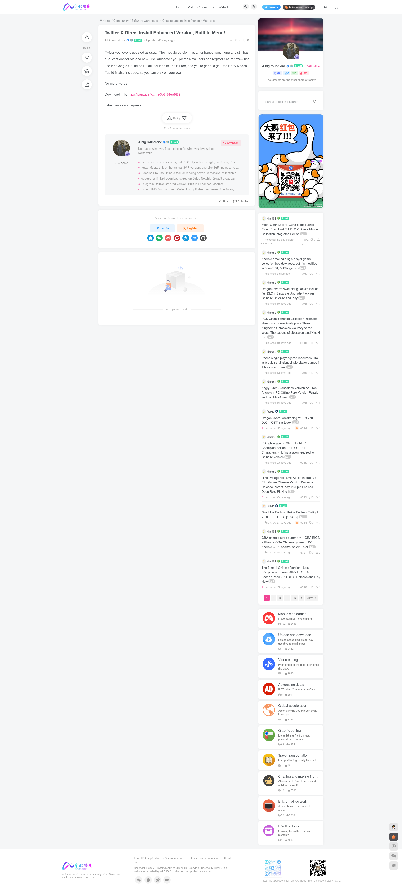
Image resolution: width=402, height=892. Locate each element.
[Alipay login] (185, 238)
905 (279, 73)
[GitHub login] (203, 238)
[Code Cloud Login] (177, 238)
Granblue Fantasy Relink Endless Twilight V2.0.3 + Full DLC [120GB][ (290, 514)
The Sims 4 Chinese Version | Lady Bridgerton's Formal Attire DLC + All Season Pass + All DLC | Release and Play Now (291, 574)
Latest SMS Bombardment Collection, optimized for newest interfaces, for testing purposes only (190, 189)
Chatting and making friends (181, 20)
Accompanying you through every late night (297, 712)
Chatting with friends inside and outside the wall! (297, 783)
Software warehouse (145, 20)
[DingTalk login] (194, 238)
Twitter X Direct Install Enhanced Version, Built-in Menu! (165, 32)
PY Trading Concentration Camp (297, 689)
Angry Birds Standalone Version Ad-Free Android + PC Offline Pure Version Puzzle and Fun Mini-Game (290, 392)
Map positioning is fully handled (297, 760)
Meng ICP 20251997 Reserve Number (198, 868)
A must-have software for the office (295, 808)
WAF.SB (164, 871)
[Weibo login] (168, 238)
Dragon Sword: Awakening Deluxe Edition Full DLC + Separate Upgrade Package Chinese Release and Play (290, 293)
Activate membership (301, 7)
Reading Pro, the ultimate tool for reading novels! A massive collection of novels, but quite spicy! (190, 173)
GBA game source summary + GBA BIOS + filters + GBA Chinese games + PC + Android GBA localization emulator (291, 542)
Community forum (175, 858)
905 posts (121, 163)
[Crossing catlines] (77, 865)
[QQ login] (150, 238)
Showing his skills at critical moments (294, 833)
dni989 (271, 218)
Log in (165, 228)
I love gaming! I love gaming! (295, 619)
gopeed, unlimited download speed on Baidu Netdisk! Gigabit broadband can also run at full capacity (190, 178)
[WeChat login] (159, 238)
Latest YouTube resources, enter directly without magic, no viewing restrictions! (190, 162)
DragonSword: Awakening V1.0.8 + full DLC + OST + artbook (288, 419)
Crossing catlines (165, 868)
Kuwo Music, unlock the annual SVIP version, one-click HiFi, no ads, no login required (190, 167)
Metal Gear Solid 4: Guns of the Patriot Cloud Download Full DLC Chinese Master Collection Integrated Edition (290, 229)
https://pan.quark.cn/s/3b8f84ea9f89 (154, 94)
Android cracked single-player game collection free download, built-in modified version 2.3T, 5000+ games (289, 263)
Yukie (270, 411)
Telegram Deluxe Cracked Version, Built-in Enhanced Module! (182, 184)
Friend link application (147, 858)
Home (106, 20)
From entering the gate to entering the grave (298, 666)
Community (121, 20)
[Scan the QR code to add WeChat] (393, 856)
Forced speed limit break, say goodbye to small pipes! (295, 641)
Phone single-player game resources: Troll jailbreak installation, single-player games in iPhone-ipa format (291, 362)
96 (294, 598)
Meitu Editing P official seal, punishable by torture (294, 737)
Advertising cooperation (205, 858)
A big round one (115, 40)
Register (192, 228)
